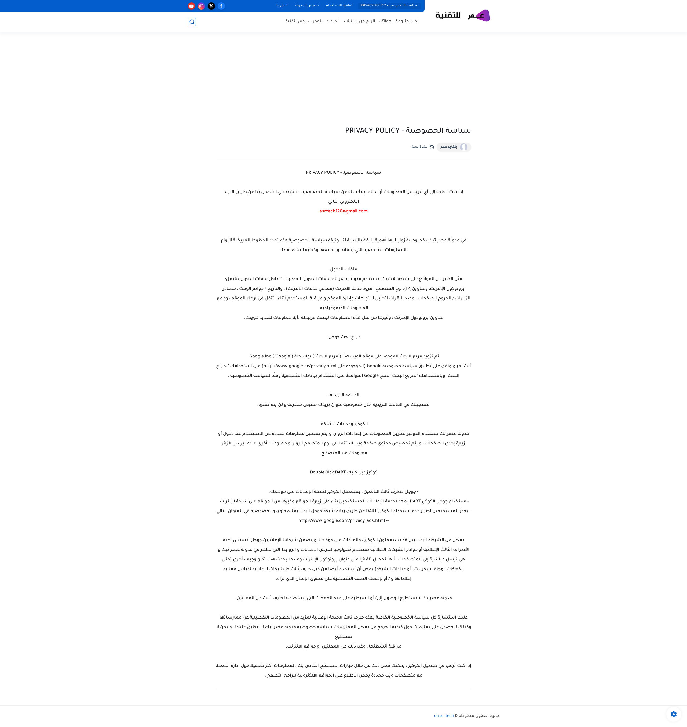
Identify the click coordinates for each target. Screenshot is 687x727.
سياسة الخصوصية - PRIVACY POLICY (389, 6)
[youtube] (191, 6)
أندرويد (333, 21)
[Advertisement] (343, 80)
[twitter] (211, 6)
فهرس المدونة (307, 6)
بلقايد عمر (449, 147)
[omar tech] (462, 15)
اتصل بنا (282, 6)
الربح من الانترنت (359, 21)
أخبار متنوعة (407, 21)
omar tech (444, 716)
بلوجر (318, 21)
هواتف (385, 21)
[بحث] (192, 22)
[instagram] (201, 6)
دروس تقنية (297, 21)
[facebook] (221, 6)
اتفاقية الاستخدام (339, 6)
